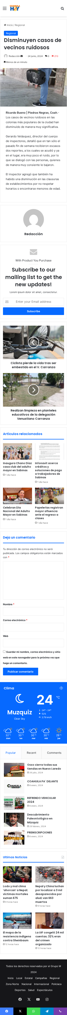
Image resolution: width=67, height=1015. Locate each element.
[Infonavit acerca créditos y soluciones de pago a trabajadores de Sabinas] (49, 451)
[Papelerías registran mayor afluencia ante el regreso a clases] (49, 496)
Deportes (20, 990)
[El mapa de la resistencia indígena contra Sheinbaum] (17, 921)
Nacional (26, 984)
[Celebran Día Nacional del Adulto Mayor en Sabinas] (17, 496)
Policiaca (56, 984)
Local (19, 978)
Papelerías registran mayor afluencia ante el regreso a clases (49, 513)
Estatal (29, 978)
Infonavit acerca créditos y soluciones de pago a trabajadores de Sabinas (48, 470)
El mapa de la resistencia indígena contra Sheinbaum (17, 936)
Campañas (41, 978)
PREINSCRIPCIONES (39, 832)
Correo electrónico (15, 620)
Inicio (9, 25)
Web (5, 635)
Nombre (8, 604)
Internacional (41, 984)
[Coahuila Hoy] (14, 8)
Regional (20, 25)
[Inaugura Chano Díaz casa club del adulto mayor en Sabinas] (17, 451)
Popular (11, 752)
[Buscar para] (62, 9)
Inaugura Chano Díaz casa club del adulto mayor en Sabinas (17, 466)
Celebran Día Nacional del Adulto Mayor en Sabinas (16, 511)
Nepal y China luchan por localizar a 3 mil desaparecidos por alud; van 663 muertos (49, 894)
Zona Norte (12, 984)
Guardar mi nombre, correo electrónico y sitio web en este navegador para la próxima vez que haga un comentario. (31, 657)
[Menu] (5, 9)
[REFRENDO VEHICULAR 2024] (14, 803)
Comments (54, 752)
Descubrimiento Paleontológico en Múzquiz (39, 818)
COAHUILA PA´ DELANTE (42, 781)
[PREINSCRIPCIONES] (14, 838)
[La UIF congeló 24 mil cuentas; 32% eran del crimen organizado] (49, 921)
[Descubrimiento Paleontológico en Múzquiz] (14, 820)
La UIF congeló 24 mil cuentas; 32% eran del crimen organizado (49, 938)
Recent (31, 752)
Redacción (14, 56)
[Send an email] (21, 56)
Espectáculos (44, 990)
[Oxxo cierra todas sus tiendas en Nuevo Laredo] (14, 770)
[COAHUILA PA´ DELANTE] (14, 786)
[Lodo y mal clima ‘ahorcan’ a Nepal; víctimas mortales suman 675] (17, 874)
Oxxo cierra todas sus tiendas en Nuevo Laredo (44, 767)
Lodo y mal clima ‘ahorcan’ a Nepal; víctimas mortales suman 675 (15, 892)
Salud (31, 990)
